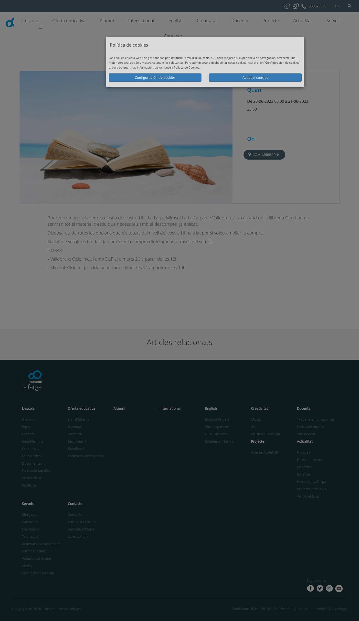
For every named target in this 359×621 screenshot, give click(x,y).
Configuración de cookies (155, 77)
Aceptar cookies (255, 77)
